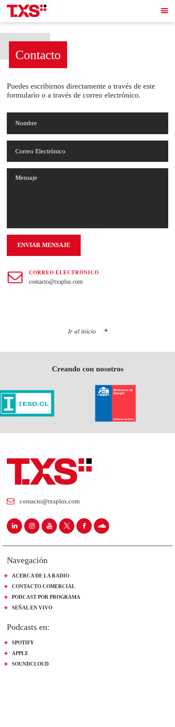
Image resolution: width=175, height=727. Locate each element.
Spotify (23, 643)
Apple (20, 653)
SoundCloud (30, 664)
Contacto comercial (43, 586)
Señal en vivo (32, 608)
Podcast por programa (46, 597)
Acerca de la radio (40, 576)
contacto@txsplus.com (56, 282)
